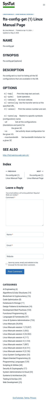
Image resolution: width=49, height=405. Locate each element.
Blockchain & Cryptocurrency (15, 296)
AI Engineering (9, 289)
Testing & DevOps (10, 379)
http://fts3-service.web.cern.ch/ (16, 155)
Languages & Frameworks (14, 317)
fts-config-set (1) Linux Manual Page (35, 174)
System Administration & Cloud (16, 372)
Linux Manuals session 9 (13, 351)
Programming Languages (13, 362)
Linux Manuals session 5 (13, 341)
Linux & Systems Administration (16, 320)
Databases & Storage (12, 303)
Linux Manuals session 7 (13, 344)
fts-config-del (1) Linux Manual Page (14, 174)
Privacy (33, 398)
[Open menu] (44, 5)
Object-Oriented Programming (15, 358)
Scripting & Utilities (11, 365)
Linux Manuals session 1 (24, 14)
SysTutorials (18, 398)
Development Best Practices (14, 310)
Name (10, 234)
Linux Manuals (8, 14)
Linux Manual (9, 30)
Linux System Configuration (14, 355)
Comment (10, 197)
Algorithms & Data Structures (15, 293)
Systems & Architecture (12, 375)
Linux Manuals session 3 (13, 334)
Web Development (10, 382)
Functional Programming (13, 313)
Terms (26, 398)
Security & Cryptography (13, 368)
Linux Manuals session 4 (13, 337)
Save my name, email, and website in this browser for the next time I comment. (23, 264)
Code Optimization (10, 299)
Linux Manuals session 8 (13, 348)
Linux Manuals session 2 (13, 331)
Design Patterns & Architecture (15, 306)
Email (10, 245)
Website (10, 256)
